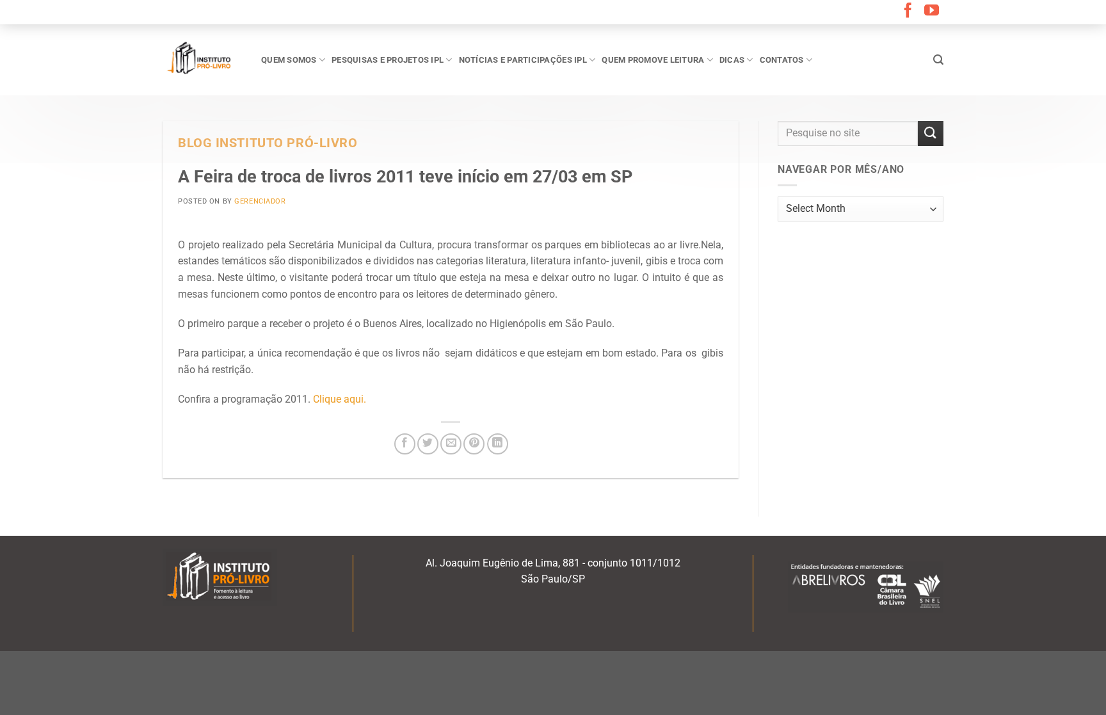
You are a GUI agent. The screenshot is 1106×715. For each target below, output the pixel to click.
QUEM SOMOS (289, 60)
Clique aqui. (341, 399)
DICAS (731, 60)
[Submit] (930, 133)
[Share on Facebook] (404, 443)
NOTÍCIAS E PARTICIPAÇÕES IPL (523, 60)
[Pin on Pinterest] (474, 443)
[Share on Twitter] (427, 443)
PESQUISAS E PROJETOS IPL (388, 60)
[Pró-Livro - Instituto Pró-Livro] (202, 59)
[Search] (938, 59)
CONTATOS (782, 60)
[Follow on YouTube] (931, 11)
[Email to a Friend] (450, 443)
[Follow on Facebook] (908, 11)
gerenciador (259, 201)
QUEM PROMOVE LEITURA (653, 60)
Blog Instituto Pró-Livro (267, 143)
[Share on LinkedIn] (497, 443)
